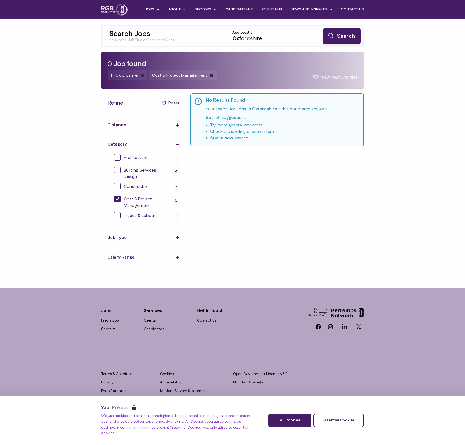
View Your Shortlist (339, 77)
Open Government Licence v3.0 (260, 374)
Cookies (167, 374)
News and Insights (309, 9)
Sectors (203, 9)
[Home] (114, 10)
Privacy (107, 382)
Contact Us (352, 9)
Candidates (154, 329)
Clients (150, 320)
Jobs (149, 9)
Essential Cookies (339, 420)
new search (236, 138)
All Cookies (290, 420)
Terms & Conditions (117, 374)
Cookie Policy (138, 427)
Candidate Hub (239, 9)
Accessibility (170, 382)
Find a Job (110, 320)
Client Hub (272, 9)
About (174, 9)
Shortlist (108, 329)
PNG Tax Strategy (248, 382)
